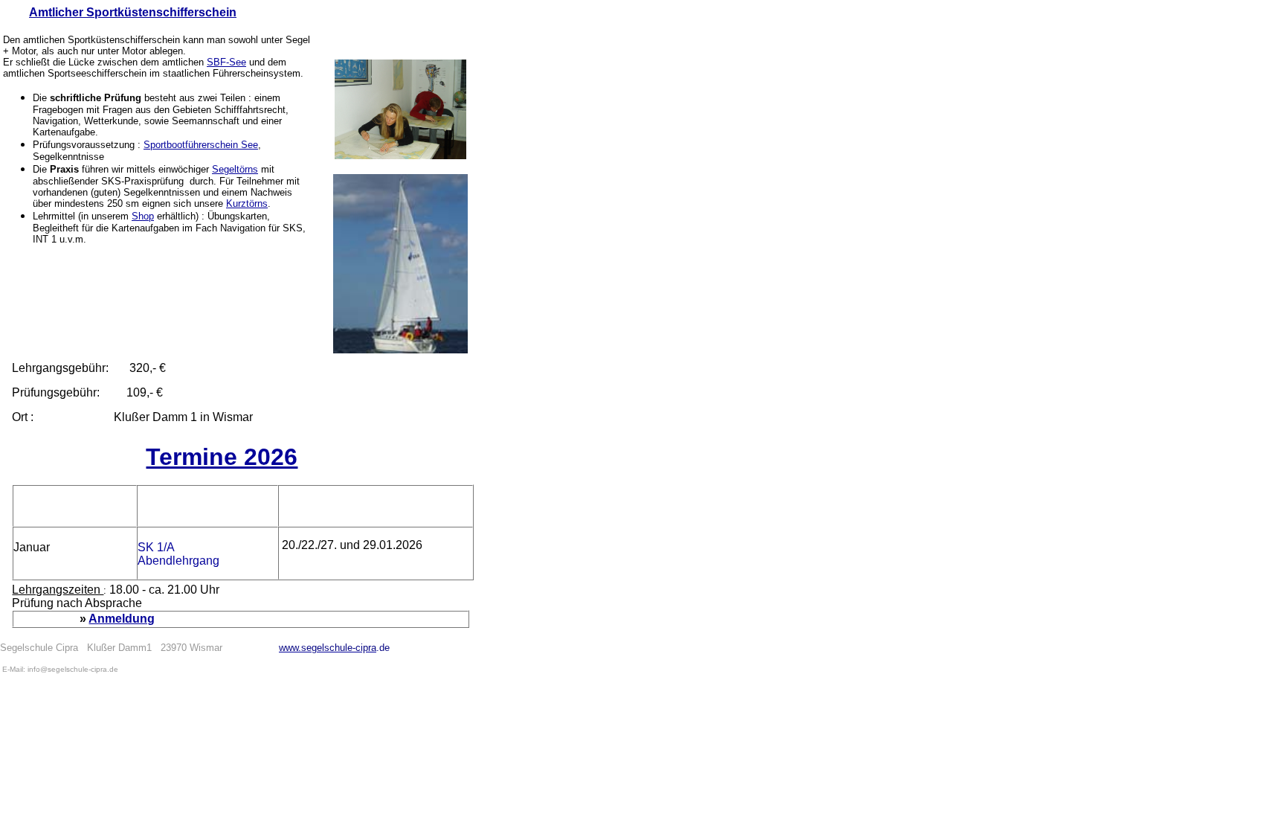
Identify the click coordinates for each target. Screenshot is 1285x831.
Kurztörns (247, 203)
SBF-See (226, 62)
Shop (143, 216)
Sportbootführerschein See (201, 144)
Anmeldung (121, 618)
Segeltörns (235, 169)
